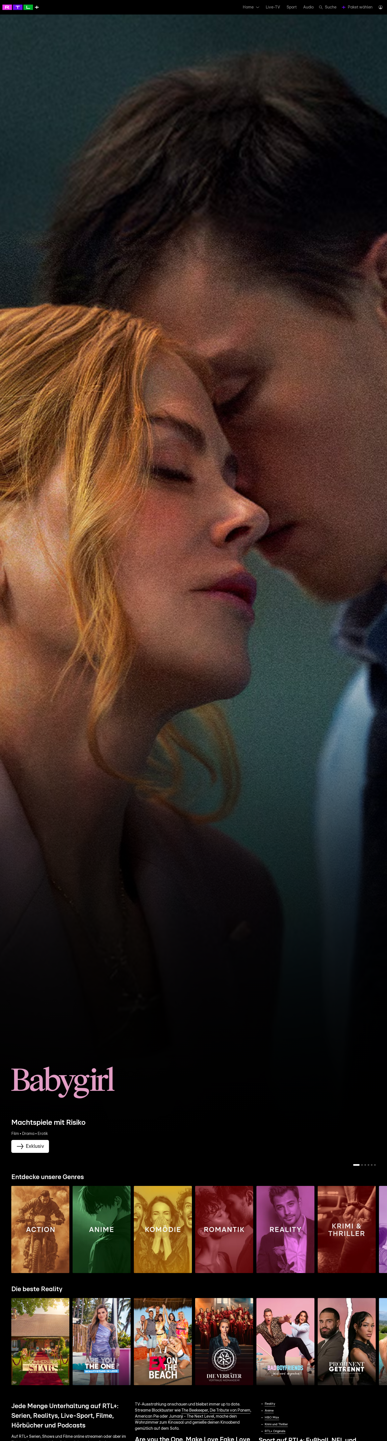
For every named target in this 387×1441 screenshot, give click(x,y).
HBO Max (272, 1417)
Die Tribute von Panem (230, 1410)
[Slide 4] (368, 1165)
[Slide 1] (356, 1165)
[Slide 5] (371, 1165)
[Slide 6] (375, 1165)
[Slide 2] (362, 1165)
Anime (269, 1410)
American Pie (147, 1416)
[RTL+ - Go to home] (20, 7)
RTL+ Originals (275, 1431)
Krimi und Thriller (276, 1424)
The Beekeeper (194, 1410)
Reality (270, 1403)
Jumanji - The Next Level (191, 1416)
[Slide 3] (365, 1165)
